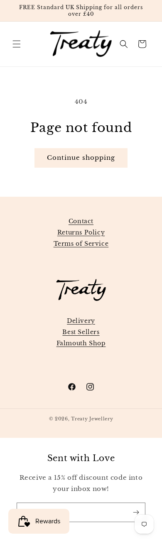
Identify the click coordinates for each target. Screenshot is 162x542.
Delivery (81, 321)
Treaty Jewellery (92, 419)
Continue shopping (81, 157)
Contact (81, 221)
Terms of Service (81, 243)
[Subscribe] (136, 512)
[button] (16, 44)
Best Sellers (80, 332)
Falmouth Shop (81, 343)
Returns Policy (81, 232)
